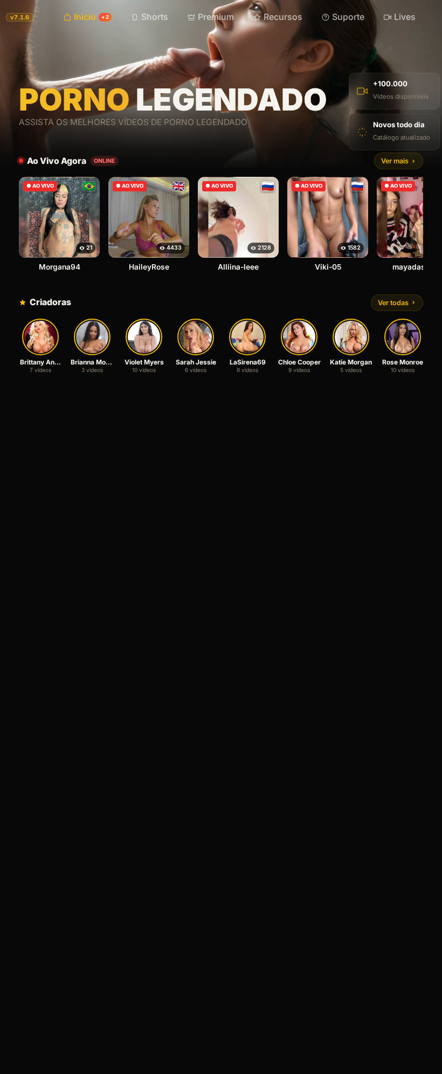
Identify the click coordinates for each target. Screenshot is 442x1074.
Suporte (348, 17)
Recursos (283, 17)
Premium (216, 17)
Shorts (154, 17)
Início (91, 17)
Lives (405, 17)
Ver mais (395, 161)
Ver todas (393, 303)
